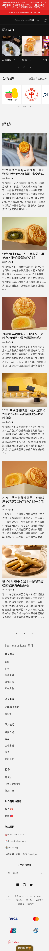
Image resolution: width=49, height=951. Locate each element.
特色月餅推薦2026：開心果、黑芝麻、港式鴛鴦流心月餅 (23, 255)
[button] (4, 20)
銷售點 (8, 777)
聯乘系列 (9, 675)
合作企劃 (9, 745)
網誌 (24, 60)
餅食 (7, 669)
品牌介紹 (7, 60)
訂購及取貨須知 (13, 784)
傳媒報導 (9, 759)
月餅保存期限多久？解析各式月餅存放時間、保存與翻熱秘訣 (23, 336)
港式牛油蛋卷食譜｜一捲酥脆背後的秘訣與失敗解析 (23, 583)
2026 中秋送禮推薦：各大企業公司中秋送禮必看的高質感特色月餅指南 (23, 414)
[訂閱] (40, 873)
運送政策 (21, 904)
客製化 (8, 714)
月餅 (7, 662)
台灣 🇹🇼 (9, 816)
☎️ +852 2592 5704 (14, 834)
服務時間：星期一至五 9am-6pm (21, 854)
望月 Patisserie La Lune (24, 896)
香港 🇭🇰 (9, 809)
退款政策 (19, 900)
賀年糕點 (9, 682)
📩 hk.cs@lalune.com (15, 841)
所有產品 (9, 688)
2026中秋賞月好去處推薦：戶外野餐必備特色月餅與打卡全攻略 (23, 172)
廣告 (7, 752)
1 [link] (8, 633)
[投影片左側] (18, 67)
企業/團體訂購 (12, 707)
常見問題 (9, 790)
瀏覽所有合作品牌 (38, 78)
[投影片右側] (30, 67)
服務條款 (39, 900)
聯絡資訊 (31, 904)
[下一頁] (40, 633)
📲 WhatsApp (11, 847)
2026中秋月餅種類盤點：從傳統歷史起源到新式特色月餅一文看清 (23, 501)
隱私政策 (29, 900)
